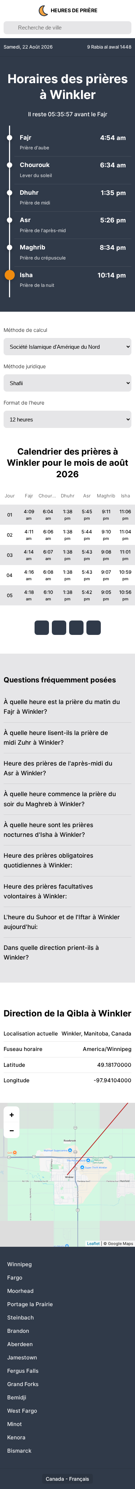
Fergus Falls (23, 1370)
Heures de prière (74, 10)
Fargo (14, 1277)
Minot (14, 1424)
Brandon (18, 1330)
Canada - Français (67, 1479)
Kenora (16, 1437)
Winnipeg (19, 1264)
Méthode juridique (25, 366)
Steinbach (20, 1317)
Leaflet (93, 1243)
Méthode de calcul (25, 330)
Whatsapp (93, 628)
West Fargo (22, 1410)
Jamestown (22, 1357)
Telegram (76, 628)
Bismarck (19, 1450)
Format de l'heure (24, 403)
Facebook (42, 628)
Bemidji (16, 1397)
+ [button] (11, 1114)
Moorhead (20, 1290)
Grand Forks (23, 1384)
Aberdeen (20, 1344)
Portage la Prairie (30, 1304)
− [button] (11, 1130)
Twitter (59, 628)
